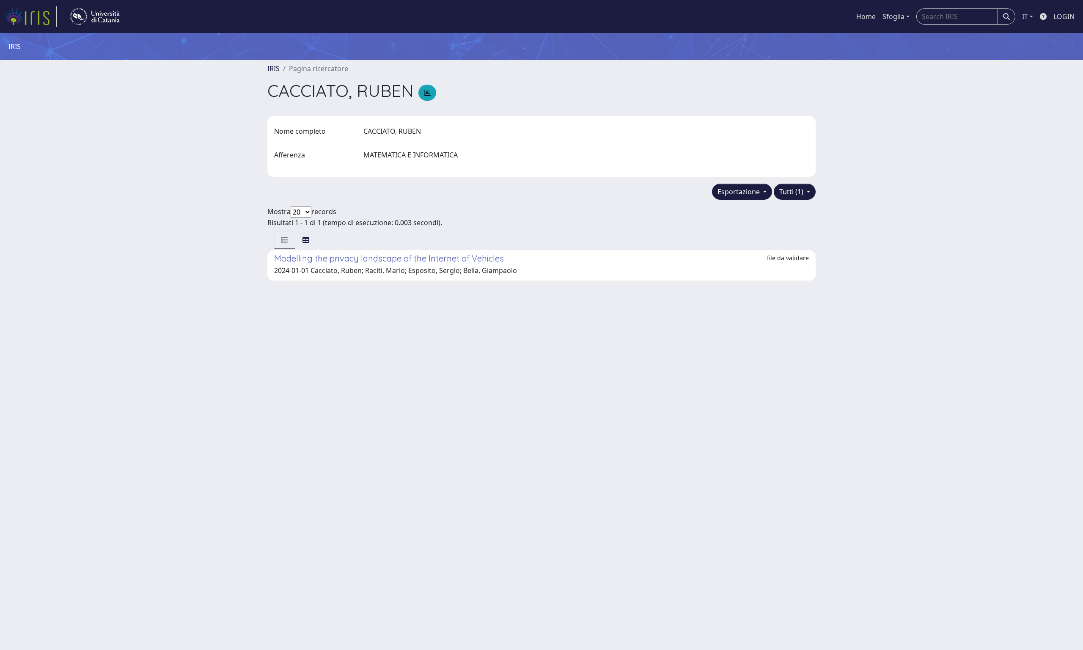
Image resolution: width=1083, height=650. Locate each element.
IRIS (273, 68)
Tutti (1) (792, 191)
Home (866, 16)
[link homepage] (31, 16)
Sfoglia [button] (893, 16)
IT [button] (1025, 16)
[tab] (284, 240)
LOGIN (1064, 16)
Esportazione (739, 191)
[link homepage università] (94, 16)
